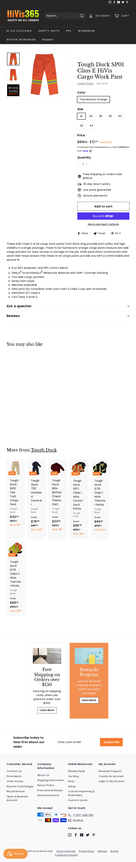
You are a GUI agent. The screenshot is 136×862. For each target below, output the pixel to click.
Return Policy (45, 785)
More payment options (103, 224)
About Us (43, 775)
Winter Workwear (21, 39)
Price (81, 135)
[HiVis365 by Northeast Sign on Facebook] (75, 835)
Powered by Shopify (66, 855)
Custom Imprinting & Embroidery (81, 793)
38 (110, 116)
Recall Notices (16, 791)
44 (91, 126)
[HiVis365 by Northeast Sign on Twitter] (87, 835)
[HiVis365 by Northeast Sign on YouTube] (81, 835)
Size (80, 109)
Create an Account (111, 776)
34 (91, 116)
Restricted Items (48, 795)
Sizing (71, 786)
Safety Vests (49, 30)
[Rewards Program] (89, 656)
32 (81, 116)
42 (81, 126)
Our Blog (73, 776)
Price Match (14, 776)
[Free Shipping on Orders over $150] (47, 656)
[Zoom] (44, 74)
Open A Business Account (17, 798)
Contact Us (14, 771)
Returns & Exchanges (20, 786)
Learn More (47, 710)
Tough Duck (85, 83)
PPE (68, 30)
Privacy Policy (86, 851)
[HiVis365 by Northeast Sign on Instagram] (69, 835)
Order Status (15, 781)
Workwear (86, 30)
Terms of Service (65, 851)
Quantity (84, 158)
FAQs (71, 781)
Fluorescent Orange (93, 99)
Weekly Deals (76, 771)
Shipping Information (50, 780)
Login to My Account (112, 781)
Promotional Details (50, 790)
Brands (48, 39)
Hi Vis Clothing (19, 30)
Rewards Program (110, 771)
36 (100, 116)
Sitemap (102, 851)
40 (120, 116)
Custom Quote (78, 800)
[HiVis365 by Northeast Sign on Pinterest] (93, 835)
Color (81, 93)
